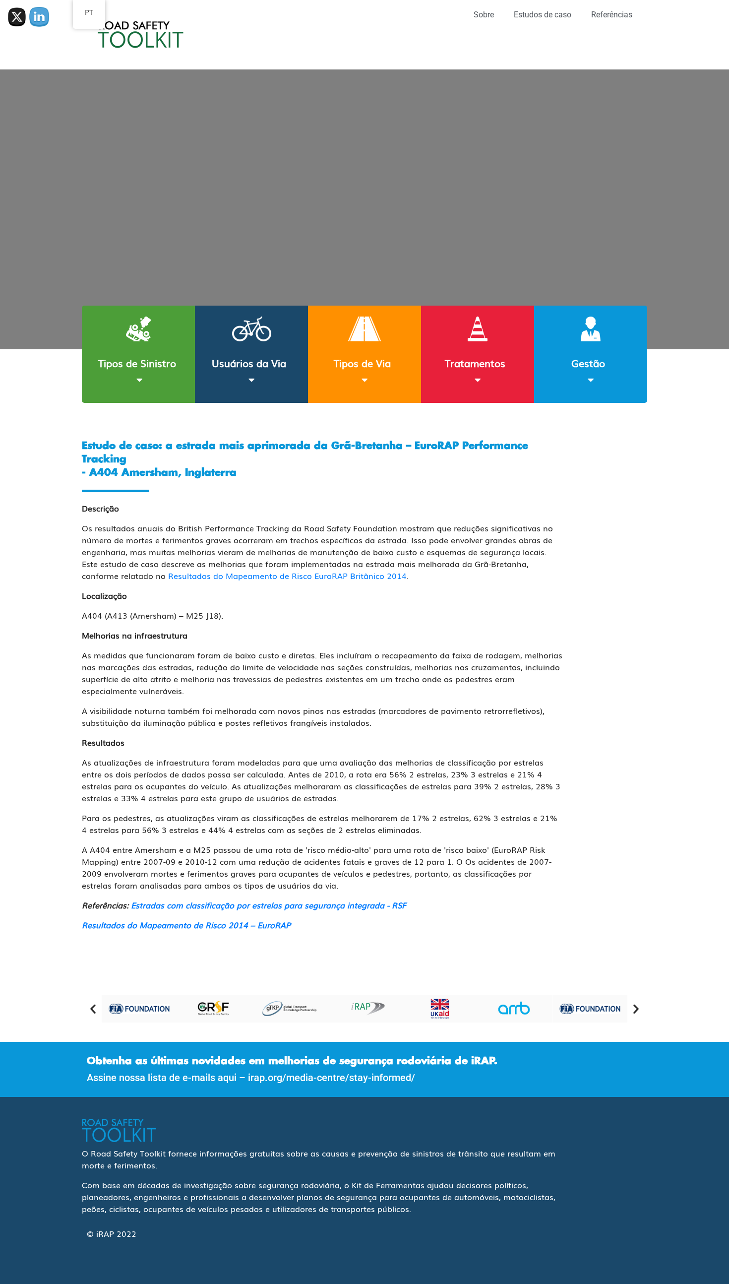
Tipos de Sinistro (137, 362)
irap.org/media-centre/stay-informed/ (331, 1078)
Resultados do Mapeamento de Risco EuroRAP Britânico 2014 (287, 575)
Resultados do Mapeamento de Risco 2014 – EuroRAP (186, 925)
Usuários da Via (249, 362)
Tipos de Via (362, 362)
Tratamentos (475, 362)
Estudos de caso (542, 14)
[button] (93, 1008)
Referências (611, 14)
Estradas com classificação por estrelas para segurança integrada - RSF (268, 905)
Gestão (588, 362)
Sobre (484, 14)
